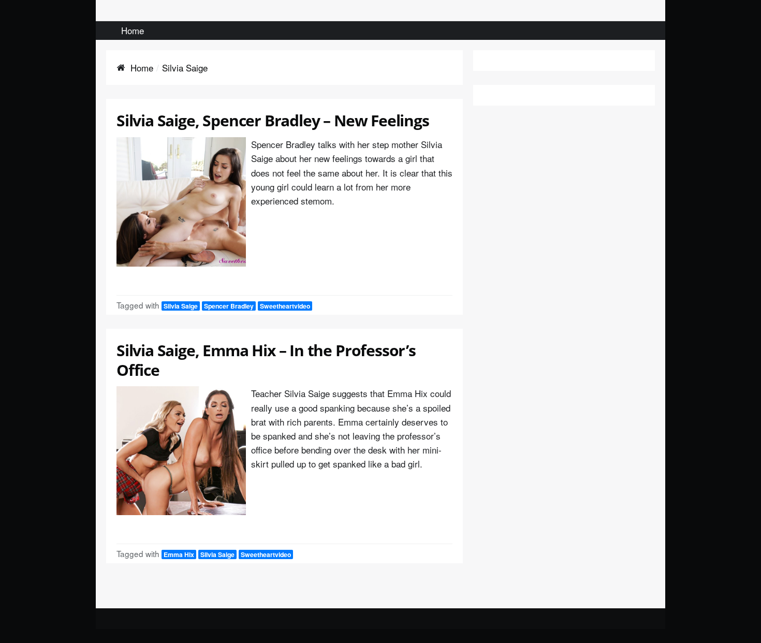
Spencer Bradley (229, 306)
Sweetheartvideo (285, 306)
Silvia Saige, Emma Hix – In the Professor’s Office (266, 360)
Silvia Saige (181, 306)
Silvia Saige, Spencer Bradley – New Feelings (272, 120)
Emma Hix (179, 554)
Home (132, 30)
